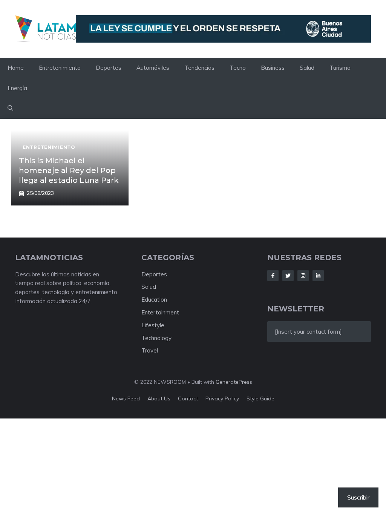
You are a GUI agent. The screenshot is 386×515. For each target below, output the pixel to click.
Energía (17, 88)
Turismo (340, 67)
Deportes (108, 67)
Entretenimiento (60, 67)
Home (16, 67)
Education (154, 299)
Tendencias (199, 67)
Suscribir (358, 497)
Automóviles (152, 67)
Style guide (260, 398)
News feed (126, 398)
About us (158, 398)
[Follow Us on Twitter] (288, 275)
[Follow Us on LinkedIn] (318, 275)
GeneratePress (234, 382)
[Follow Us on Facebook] (273, 275)
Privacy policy (222, 398)
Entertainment (160, 312)
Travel (149, 350)
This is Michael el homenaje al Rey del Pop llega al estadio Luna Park (69, 170)
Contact (188, 398)
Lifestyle (152, 325)
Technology (156, 338)
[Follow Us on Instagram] (303, 275)
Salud (307, 67)
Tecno (238, 67)
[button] (10, 108)
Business (273, 67)
